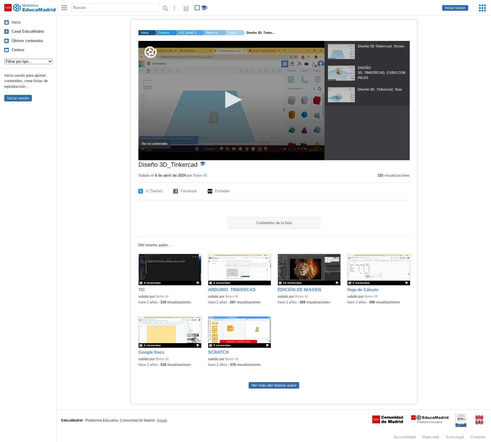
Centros (18, 50)
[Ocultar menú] (64, 7)
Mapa (430, 437)
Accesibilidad (405, 437)
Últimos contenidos (27, 41)
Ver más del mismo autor (273, 385)
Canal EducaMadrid (28, 31)
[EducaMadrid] (429, 422)
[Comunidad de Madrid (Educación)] (388, 422)
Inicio (16, 22)
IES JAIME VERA (187, 32)
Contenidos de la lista (274, 223)
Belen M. (212, 32)
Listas (232, 32)
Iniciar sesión (455, 8)
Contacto (478, 437)
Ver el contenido (156, 145)
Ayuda (162, 420)
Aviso (455, 437)
